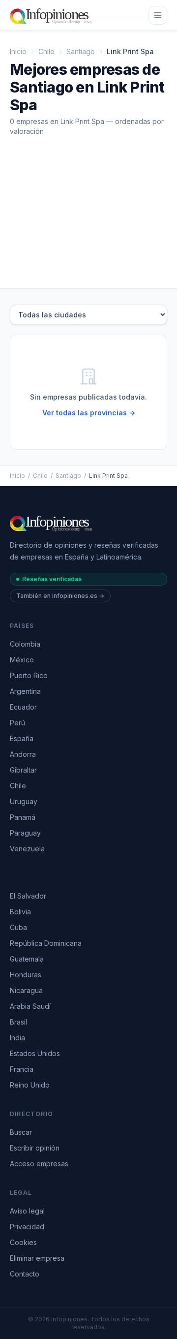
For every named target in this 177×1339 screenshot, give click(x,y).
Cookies (23, 1242)
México (22, 659)
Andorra (23, 754)
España (21, 738)
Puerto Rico (29, 675)
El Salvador (28, 896)
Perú (17, 722)
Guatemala (27, 959)
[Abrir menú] (157, 15)
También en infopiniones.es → (60, 595)
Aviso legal (27, 1211)
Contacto (24, 1274)
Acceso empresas (39, 1163)
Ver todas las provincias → (88, 412)
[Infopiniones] (52, 15)
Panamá (22, 817)
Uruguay (23, 801)
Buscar (21, 1132)
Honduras (25, 974)
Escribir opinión (34, 1148)
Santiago (80, 51)
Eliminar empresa (37, 1258)
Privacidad (27, 1226)
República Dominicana (46, 943)
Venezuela (27, 848)
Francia (21, 1069)
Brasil (18, 1022)
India (17, 1037)
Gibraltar (23, 770)
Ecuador (23, 707)
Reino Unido (30, 1085)
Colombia (25, 644)
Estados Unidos (35, 1053)
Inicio (18, 51)
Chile (46, 51)
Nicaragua (26, 990)
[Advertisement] (88, 220)
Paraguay (25, 833)
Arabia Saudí (30, 1006)
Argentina (25, 691)
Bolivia (20, 911)
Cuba (18, 927)
